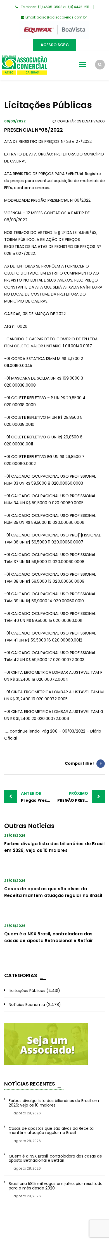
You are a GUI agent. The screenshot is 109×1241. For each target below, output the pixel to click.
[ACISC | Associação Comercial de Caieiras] (24, 66)
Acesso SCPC (55, 45)
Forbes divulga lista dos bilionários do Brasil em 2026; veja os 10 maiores (54, 1103)
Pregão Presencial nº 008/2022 (37, 797)
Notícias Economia (27, 1004)
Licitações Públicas (27, 990)
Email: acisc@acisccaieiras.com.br (56, 17)
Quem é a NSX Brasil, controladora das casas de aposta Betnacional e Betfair (55, 1158)
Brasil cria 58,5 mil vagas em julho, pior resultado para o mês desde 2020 (56, 1186)
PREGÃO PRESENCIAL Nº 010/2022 (81, 797)
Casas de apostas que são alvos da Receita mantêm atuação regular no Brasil (51, 1130)
